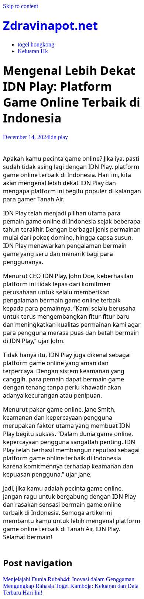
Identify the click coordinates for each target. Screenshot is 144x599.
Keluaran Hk (33, 51)
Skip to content (20, 6)
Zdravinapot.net (50, 25)
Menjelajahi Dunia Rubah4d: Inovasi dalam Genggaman (68, 579)
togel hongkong (36, 44)
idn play (58, 137)
